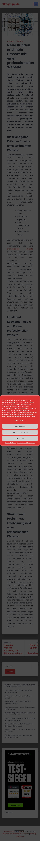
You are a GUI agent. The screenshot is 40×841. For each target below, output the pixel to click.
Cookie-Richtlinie (10, 443)
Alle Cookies (20, 426)
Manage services (20, 420)
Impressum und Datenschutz (26, 443)
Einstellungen (20, 438)
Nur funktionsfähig (20, 432)
